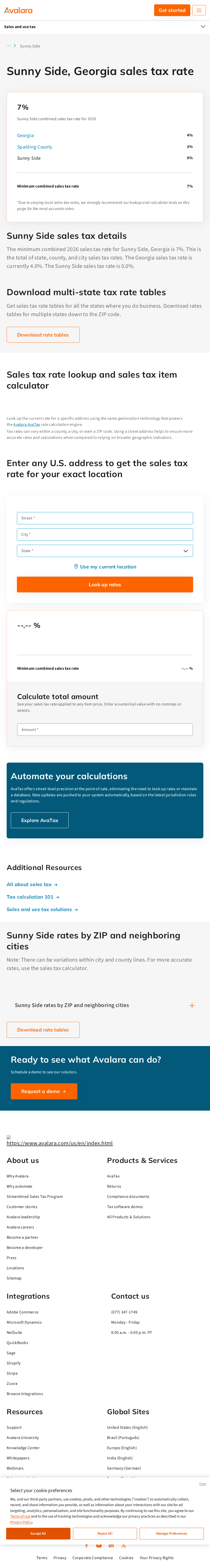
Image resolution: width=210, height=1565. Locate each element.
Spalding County (34, 147)
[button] (13, 46)
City (24, 534)
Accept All (38, 1533)
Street (26, 518)
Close (202, 1484)
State (26, 551)
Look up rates (105, 584)
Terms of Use (20, 1516)
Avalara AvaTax (26, 424)
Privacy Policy (21, 1522)
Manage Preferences (171, 1533)
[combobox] (105, 551)
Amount (29, 729)
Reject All (105, 1533)
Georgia (25, 135)
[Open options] (186, 551)
